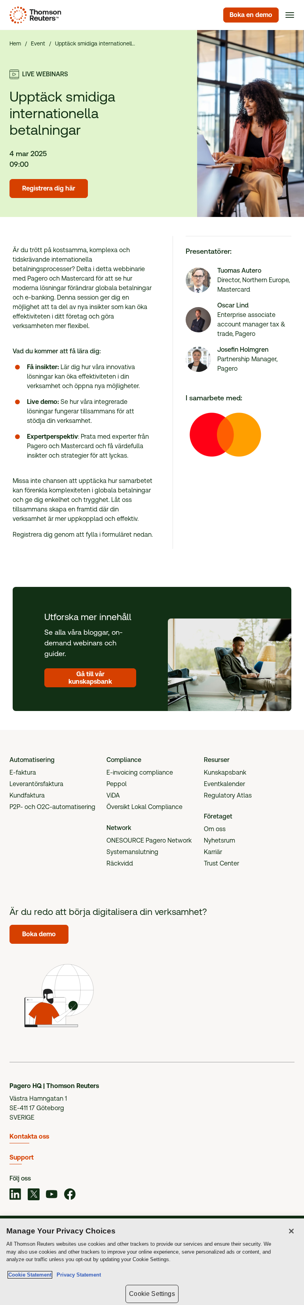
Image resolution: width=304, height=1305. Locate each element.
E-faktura (23, 772)
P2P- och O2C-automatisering (52, 807)
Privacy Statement (77, 1275)
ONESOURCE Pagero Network (149, 840)
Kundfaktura (27, 795)
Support (22, 1157)
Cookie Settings (152, 1293)
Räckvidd (119, 863)
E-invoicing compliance (139, 772)
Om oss (215, 829)
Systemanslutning (132, 852)
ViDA (113, 795)
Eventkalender (224, 784)
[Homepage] (33, 15)
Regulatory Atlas (228, 795)
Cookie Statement (29, 1275)
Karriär (213, 852)
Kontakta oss (29, 1136)
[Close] (291, 1231)
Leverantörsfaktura (36, 784)
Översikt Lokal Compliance (144, 807)
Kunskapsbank (225, 772)
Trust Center (221, 863)
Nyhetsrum (219, 840)
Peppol (116, 784)
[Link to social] (15, 1195)
